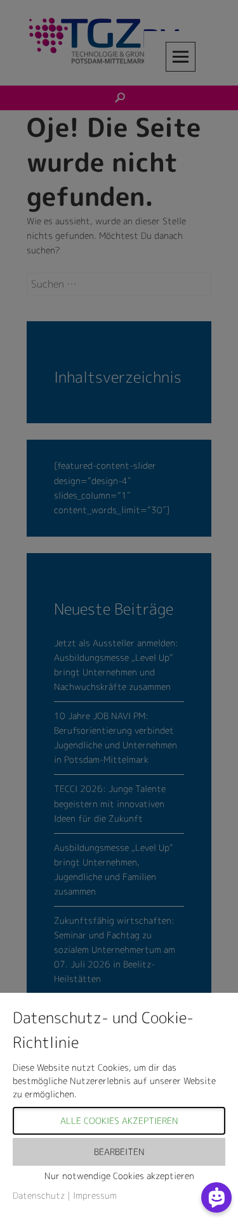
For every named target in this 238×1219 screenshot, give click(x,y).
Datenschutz (39, 1195)
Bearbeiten (119, 1152)
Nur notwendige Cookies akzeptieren (119, 1176)
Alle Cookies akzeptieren (119, 1120)
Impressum (95, 1195)
